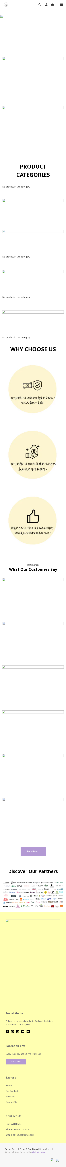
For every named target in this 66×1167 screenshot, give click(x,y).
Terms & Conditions (28, 1149)
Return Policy (45, 1149)
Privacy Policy (11, 1149)
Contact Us (11, 1102)
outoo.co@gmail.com (23, 1134)
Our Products (12, 1091)
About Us (10, 1096)
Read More (33, 851)
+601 (16, 1129)
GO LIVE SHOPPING (16, 1062)
